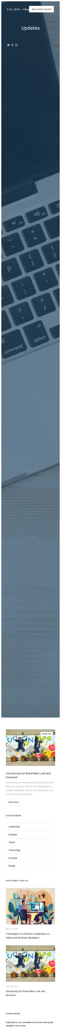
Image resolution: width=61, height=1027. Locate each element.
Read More (13, 802)
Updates (46, 734)
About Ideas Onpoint (41, 9)
